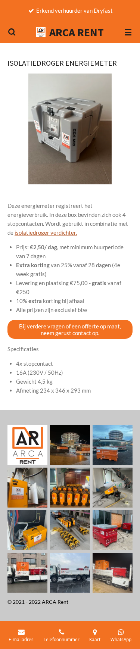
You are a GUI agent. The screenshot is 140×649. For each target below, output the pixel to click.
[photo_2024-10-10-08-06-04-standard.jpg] (112, 487)
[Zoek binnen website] (12, 32)
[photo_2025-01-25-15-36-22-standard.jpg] (27, 572)
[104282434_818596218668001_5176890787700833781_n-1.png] (27, 445)
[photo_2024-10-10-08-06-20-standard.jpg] (70, 530)
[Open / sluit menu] (128, 32)
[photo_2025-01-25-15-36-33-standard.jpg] (112, 572)
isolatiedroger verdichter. (46, 232)
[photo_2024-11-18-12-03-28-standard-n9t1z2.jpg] (112, 530)
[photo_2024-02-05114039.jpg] (70, 487)
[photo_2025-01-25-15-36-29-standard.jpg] (70, 572)
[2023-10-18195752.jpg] (70, 445)
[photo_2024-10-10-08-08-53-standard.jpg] (27, 487)
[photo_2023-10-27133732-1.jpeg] (112, 445)
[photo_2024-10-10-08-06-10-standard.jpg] (27, 530)
